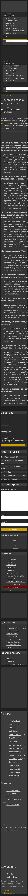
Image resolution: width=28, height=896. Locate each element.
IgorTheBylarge (15, 752)
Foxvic (11, 741)
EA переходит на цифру (10, 479)
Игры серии (8, 16)
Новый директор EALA (9, 457)
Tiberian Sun (11, 21)
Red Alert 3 (11, 33)
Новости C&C (6, 95)
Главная (7, 13)
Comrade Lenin (15, 745)
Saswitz (12, 721)
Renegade (10, 26)
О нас (5, 38)
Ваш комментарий (9, 490)
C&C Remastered (13, 18)
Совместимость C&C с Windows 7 (13, 475)
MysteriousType (15, 748)
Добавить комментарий (10, 109)
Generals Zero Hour (14, 28)
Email (4, 522)
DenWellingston (15, 758)
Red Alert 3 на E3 (7, 472)
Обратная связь (10, 893)
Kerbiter (12, 762)
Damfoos (12, 727)
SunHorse (13, 765)
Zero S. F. (12, 724)
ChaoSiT (12, 738)
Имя (3, 515)
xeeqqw (9, 112)
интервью (5, 123)
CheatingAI (13, 772)
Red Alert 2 (11, 23)
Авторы (6, 890)
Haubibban (13, 769)
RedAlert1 (13, 776)
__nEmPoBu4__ (15, 734)
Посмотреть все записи (13, 445)
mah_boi (12, 731)
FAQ (5, 35)
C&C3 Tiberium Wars (15, 30)
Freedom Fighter (16, 755)
